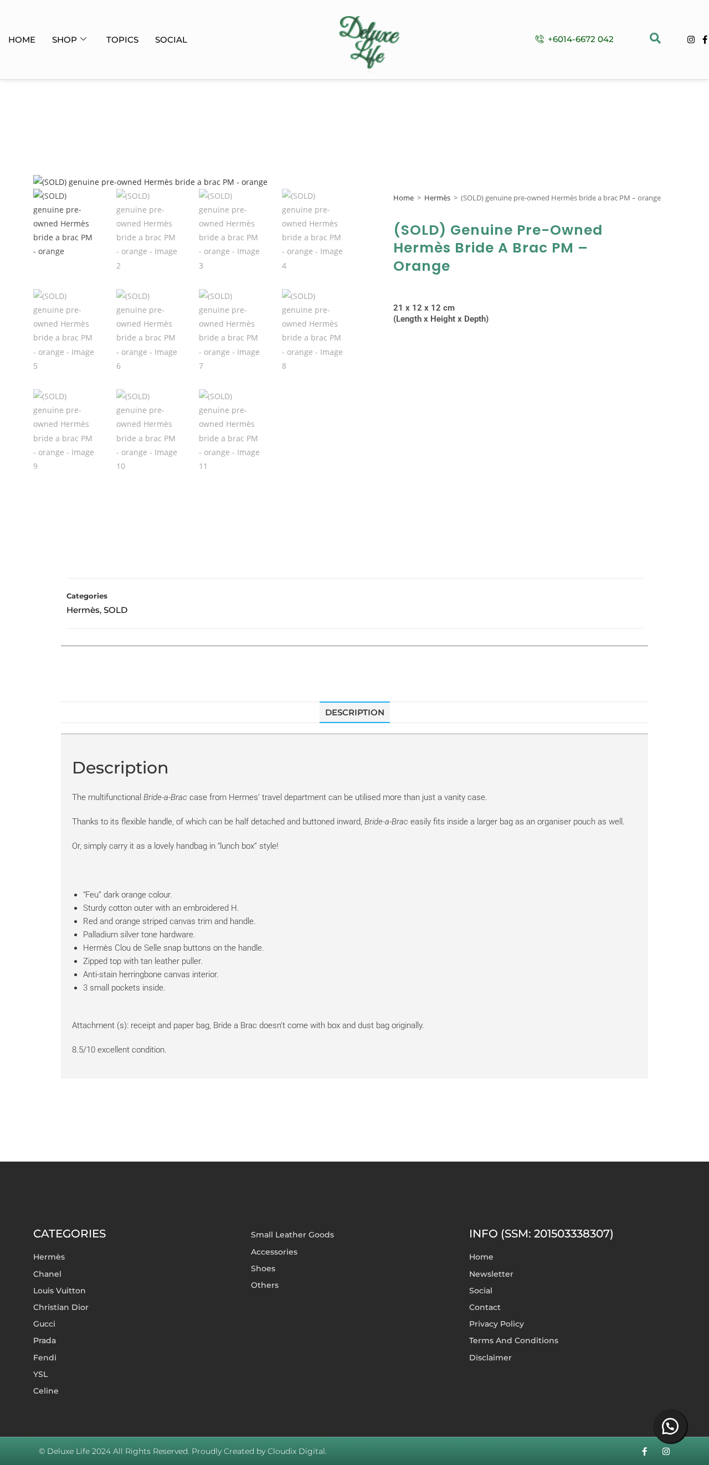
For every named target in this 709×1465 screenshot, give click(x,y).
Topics (122, 39)
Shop (64, 39)
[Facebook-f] (705, 39)
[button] (655, 39)
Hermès (437, 198)
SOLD (115, 610)
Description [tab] (354, 712)
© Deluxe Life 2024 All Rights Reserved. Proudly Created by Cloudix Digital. (183, 1451)
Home (21, 39)
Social (171, 39)
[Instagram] (691, 39)
